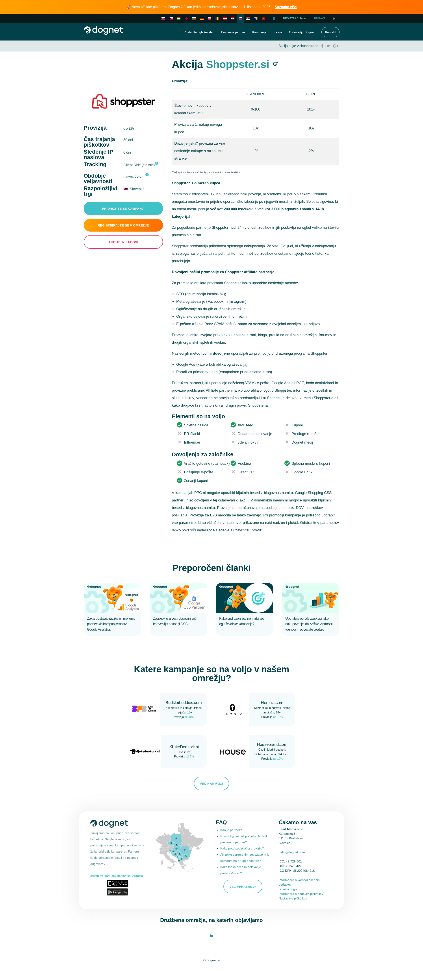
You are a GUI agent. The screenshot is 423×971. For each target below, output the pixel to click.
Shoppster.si (237, 64)
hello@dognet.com (292, 852)
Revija (277, 32)
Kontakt (330, 32)
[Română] (217, 18)
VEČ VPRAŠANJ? (242, 886)
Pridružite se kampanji (123, 208)
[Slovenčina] (163, 18)
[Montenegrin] (263, 18)
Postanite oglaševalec (199, 32)
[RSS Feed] (274, 18)
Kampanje (259, 32)
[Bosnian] (255, 18)
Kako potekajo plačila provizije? (242, 848)
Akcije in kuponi (123, 242)
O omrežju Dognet (302, 32)
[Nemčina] (224, 18)
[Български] (194, 18)
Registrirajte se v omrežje (123, 225)
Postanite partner (233, 32)
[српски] (248, 18)
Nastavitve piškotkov (293, 898)
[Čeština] (170, 18)
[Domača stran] (103, 30)
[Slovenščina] (240, 18)
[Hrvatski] (232, 18)
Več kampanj (211, 783)
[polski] (209, 18)
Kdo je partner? (231, 830)
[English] (186, 18)
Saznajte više (286, 7)
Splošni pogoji (288, 889)
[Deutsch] (201, 18)
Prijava (319, 18)
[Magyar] (178, 18)
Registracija (293, 18)
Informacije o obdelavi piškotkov (301, 893)
